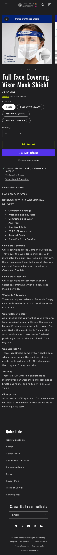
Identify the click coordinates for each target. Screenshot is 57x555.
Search (10, 446)
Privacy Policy (13, 481)
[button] (6, 5)
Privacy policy (41, 541)
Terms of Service (15, 487)
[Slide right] (35, 69)
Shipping (5, 96)
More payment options (28, 160)
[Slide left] (22, 69)
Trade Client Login (15, 440)
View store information (17, 179)
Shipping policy (38, 546)
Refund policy (13, 494)
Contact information (30, 551)
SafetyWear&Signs (27, 538)
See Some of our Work (17, 460)
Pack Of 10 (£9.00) (30, 107)
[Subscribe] (44, 514)
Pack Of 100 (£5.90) (16, 120)
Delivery (10, 474)
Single (8, 107)
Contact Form (13, 453)
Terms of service (22, 546)
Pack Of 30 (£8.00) (15, 113)
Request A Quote (15, 467)
